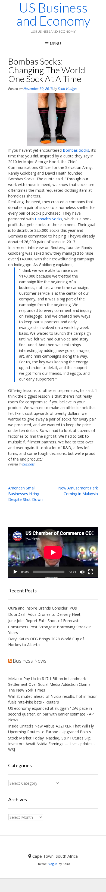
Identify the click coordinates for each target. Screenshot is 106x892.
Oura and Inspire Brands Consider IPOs (42, 608)
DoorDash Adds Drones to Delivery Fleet (45, 614)
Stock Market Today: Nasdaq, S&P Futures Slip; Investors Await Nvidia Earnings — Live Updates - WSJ (51, 743)
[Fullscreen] (90, 572)
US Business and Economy (53, 14)
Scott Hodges (67, 88)
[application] (53, 552)
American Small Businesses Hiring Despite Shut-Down (25, 493)
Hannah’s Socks (48, 218)
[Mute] (82, 572)
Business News (29, 660)
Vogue (53, 864)
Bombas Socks (76, 150)
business (28, 464)
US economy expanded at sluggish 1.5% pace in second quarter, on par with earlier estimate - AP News (51, 714)
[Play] (15, 572)
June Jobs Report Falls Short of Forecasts (44, 620)
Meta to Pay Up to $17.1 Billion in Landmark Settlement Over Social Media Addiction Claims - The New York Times (50, 684)
